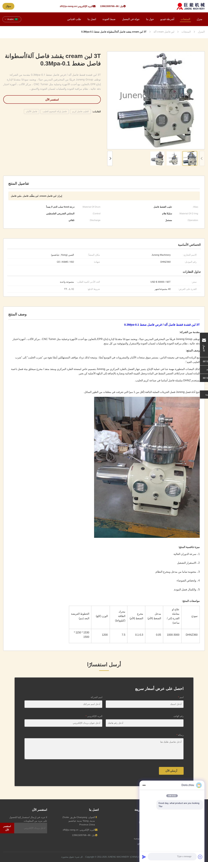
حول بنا (150, 19)
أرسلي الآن (171, 770)
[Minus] (144, 785)
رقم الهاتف (178, 716)
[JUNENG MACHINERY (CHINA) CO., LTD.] (191, 6)
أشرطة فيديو (167, 19)
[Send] (144, 856)
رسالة (180, 735)
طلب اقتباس (74, 19)
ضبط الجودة (109, 19)
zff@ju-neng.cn (68, 6)
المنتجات (185, 19)
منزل (199, 19)
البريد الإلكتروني (94, 716)
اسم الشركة (96, 697)
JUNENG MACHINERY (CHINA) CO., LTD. (116, 857)
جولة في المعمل (131, 19)
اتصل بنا (92, 19)
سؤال (8, 6)
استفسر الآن (52, 99)
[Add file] (200, 856)
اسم (181, 697)
